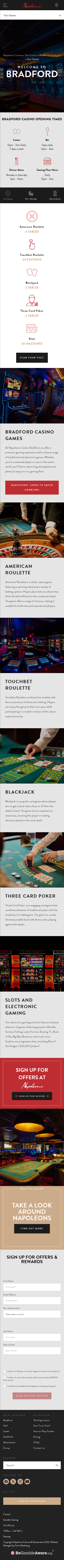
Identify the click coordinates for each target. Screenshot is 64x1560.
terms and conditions (51, 1371)
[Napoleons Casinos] (31, 5)
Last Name (8, 1331)
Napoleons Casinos (13, 55)
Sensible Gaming (10, 1520)
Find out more (32, 1228)
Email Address (9, 1294)
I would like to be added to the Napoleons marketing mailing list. (31, 1386)
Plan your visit (32, 357)
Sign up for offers (32, 1096)
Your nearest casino (11, 1308)
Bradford (44, 55)
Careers (7, 1514)
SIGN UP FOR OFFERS (32, 1396)
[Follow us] (6, 1481)
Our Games (10, 15)
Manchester (9, 1442)
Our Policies (8, 1525)
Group (6, 1448)
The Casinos (31, 55)
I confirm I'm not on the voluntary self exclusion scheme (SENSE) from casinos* (30, 1378)
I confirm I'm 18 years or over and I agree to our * (33, 1371)
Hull (5, 1425)
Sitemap (7, 1536)
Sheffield (8, 1437)
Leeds (6, 1431)
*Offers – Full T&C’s (12, 1531)
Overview (56, 55)
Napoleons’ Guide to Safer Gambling (32, 487)
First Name (8, 1281)
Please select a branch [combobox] (15, 1314)
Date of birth (9, 1344)
